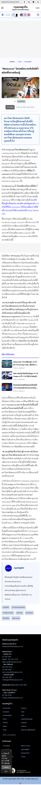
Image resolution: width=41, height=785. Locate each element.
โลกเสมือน (6, 618)
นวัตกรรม (20, 612)
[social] (24, 2)
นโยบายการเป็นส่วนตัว (28, 729)
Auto (22, 715)
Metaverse (15, 618)
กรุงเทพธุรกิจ (25, 749)
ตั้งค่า (6, 771)
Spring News (25, 753)
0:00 (6, 15)
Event (5, 729)
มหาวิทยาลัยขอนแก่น (18, 607)
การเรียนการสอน (8, 612)
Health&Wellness (26, 719)
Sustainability (7, 715)
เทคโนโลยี (6, 607)
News (5, 726)
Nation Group (25, 745)
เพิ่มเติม (7, 763)
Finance (23, 708)
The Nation (6, 745)
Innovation (27, 61)
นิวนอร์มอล (29, 612)
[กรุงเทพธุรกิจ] (20, 8)
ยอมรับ (6, 767)
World (5, 719)
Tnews (23, 756)
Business (6, 711)
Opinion (23, 726)
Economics (6, 708)
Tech (19, 61)
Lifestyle (24, 722)
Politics (5, 722)
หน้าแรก (12, 61)
